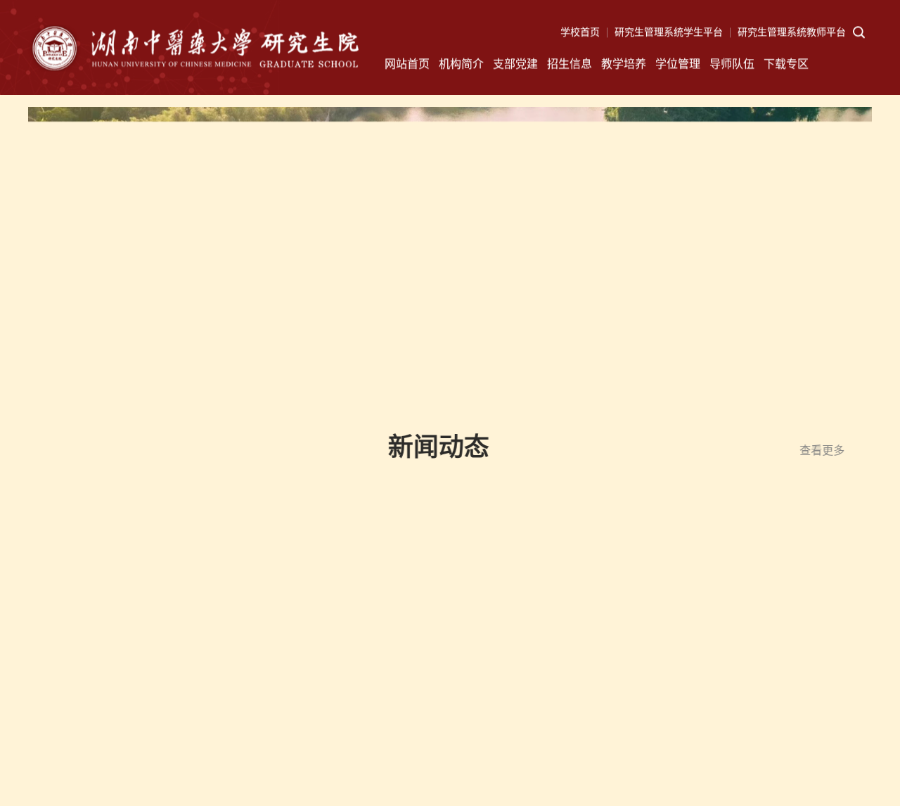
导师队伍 (731, 64)
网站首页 (407, 64)
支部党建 (515, 64)
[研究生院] (193, 53)
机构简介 (461, 64)
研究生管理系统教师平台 (792, 32)
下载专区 (786, 64)
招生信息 (569, 64)
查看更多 (810, 450)
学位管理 (677, 64)
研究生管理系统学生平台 (669, 32)
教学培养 (623, 64)
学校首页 (580, 32)
